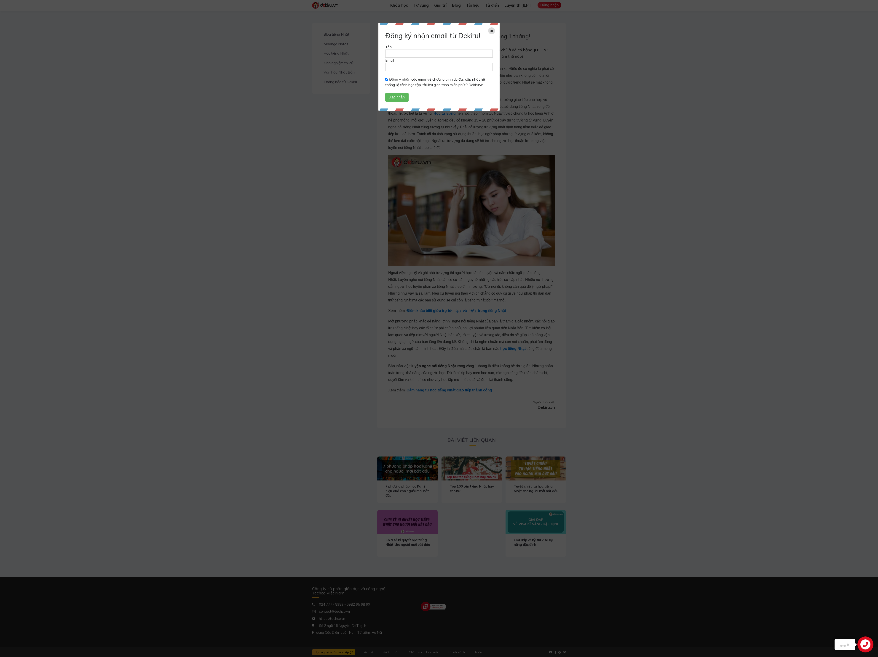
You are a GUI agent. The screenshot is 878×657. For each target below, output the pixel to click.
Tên (388, 47)
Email (389, 60)
